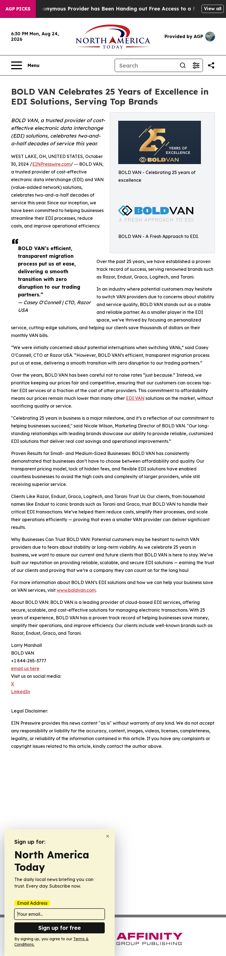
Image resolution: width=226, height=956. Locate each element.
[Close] (107, 836)
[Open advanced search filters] (196, 65)
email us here (25, 668)
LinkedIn (20, 691)
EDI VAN (135, 398)
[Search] (182, 65)
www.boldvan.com (76, 590)
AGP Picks (18, 9)
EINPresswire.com (51, 164)
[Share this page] (211, 65)
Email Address (32, 903)
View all (212, 8)
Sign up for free (59, 927)
